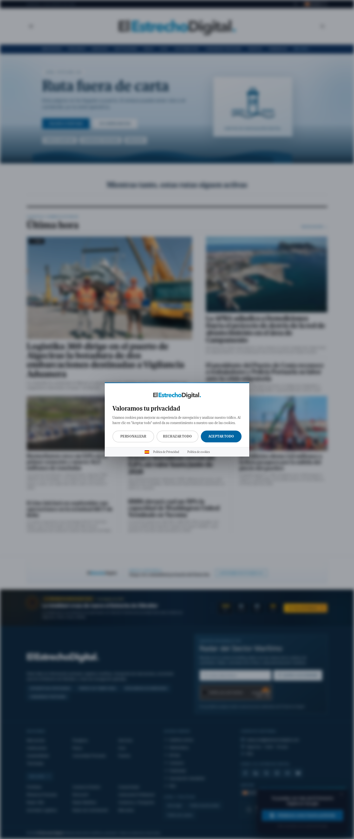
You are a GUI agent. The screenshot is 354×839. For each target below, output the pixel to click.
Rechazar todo (177, 436)
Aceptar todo (221, 436)
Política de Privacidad (166, 452)
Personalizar (133, 436)
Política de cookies (198, 452)
